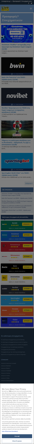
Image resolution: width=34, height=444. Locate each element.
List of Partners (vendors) (10, 431)
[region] (17, 413)
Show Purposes (17, 441)
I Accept (17, 436)
